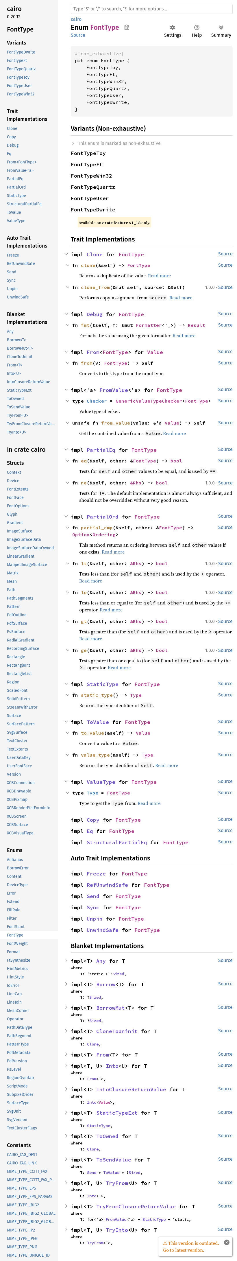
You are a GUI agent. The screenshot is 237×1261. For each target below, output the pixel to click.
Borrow (105, 984)
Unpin (95, 918)
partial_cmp (97, 527)
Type (136, 695)
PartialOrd (102, 516)
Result (196, 325)
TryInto (117, 1230)
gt (84, 621)
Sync (93, 907)
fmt (85, 325)
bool (176, 461)
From (93, 352)
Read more (159, 275)
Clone (95, 254)
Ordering (104, 534)
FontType (131, 254)
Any (101, 961)
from (86, 363)
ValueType (101, 782)
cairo (76, 19)
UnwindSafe (102, 930)
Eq (90, 831)
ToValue (98, 722)
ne (84, 483)
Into (112, 1066)
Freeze (96, 873)
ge (84, 650)
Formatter (149, 325)
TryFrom (117, 1183)
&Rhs (136, 483)
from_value (115, 423)
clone (88, 265)
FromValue (113, 390)
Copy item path (127, 27)
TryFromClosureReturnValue (136, 1206)
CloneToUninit (117, 1031)
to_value (92, 733)
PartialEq (101, 450)
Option (81, 534)
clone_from (95, 287)
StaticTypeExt (117, 1112)
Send (93, 896)
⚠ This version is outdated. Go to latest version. (191, 1246)
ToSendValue (113, 1159)
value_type (95, 755)
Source (78, 35)
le (84, 592)
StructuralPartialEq (117, 842)
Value (155, 352)
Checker (97, 401)
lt (84, 563)
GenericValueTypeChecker (149, 401)
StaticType (102, 684)
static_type (97, 695)
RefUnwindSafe (107, 885)
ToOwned (107, 1136)
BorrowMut (110, 1007)
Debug (95, 314)
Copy (93, 819)
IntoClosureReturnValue (131, 1089)
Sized (118, 973)
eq (84, 461)
